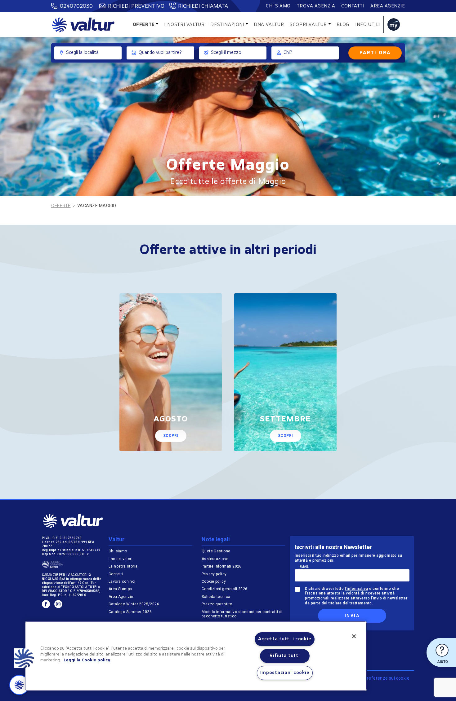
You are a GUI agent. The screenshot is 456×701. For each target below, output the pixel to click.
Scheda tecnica (216, 596)
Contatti (352, 6)
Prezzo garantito (217, 604)
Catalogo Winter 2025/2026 (134, 604)
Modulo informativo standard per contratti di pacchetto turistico (242, 614)
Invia (352, 615)
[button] (24, 658)
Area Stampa (120, 589)
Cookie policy (214, 581)
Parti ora (375, 53)
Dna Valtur (269, 25)
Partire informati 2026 (222, 566)
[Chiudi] (354, 636)
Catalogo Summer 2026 (130, 612)
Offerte (61, 205)
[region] (196, 656)
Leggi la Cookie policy (87, 660)
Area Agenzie (387, 6)
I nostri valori (120, 559)
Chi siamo (278, 6)
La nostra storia (123, 566)
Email (304, 566)
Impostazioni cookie (285, 673)
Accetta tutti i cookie (284, 639)
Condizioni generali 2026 (225, 589)
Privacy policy (214, 574)
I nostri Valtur (184, 25)
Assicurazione (215, 559)
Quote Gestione (216, 551)
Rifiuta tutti (285, 656)
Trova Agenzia (316, 6)
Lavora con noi (122, 581)
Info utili (367, 25)
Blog (343, 25)
